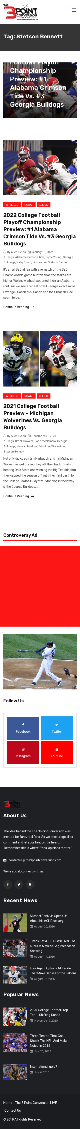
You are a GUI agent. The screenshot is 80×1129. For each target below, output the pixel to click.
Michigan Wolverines (52, 446)
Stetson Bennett (58, 262)
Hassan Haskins (27, 446)
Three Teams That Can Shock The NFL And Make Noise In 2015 (49, 1041)
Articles (12, 204)
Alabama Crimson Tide (29, 257)
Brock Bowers (24, 441)
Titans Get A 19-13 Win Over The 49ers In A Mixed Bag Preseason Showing (53, 946)
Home (7, 1103)
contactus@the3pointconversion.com (35, 860)
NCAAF (28, 204)
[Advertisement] (40, 586)
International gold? (43, 1067)
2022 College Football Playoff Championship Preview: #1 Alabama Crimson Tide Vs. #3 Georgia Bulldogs (38, 79)
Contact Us (12, 1110)
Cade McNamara (45, 441)
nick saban (40, 262)
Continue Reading (16, 307)
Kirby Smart (24, 262)
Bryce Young (54, 257)
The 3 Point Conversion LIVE (36, 1103)
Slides (43, 204)
